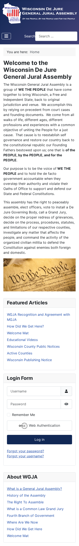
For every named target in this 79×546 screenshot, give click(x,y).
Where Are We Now (22, 522)
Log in (39, 439)
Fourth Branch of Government (30, 515)
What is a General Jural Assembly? (34, 489)
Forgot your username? (25, 456)
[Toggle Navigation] (6, 36)
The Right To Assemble (25, 502)
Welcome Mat (18, 536)
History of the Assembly (26, 495)
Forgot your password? (25, 451)
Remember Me (23, 415)
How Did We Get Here (24, 529)
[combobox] (56, 36)
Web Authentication (44, 425)
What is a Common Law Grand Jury (35, 509)
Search (29, 36)
